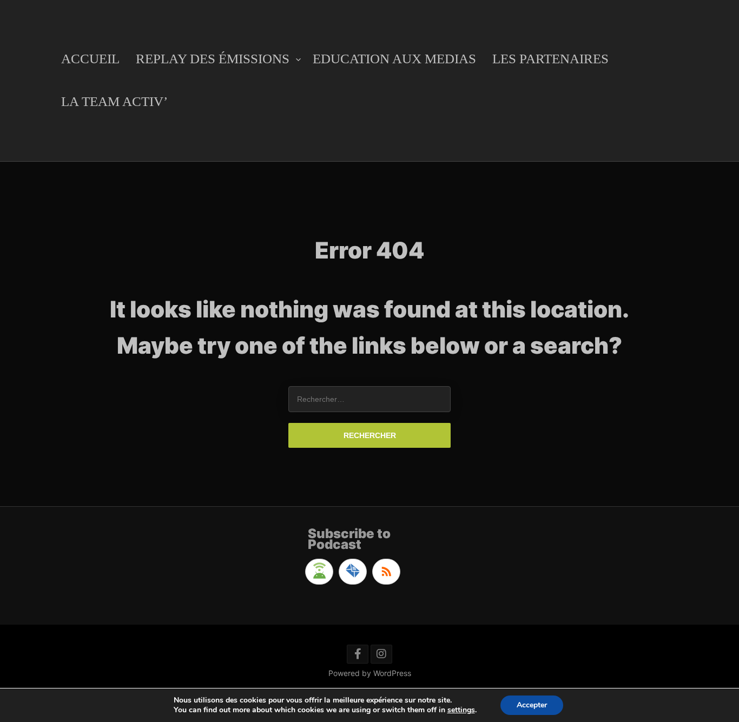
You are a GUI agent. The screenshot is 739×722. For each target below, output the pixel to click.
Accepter (532, 705)
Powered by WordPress (369, 673)
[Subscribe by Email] (353, 572)
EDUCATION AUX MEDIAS (394, 58)
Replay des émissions (212, 58)
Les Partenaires (550, 58)
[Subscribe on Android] (319, 572)
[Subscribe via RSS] (386, 572)
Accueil (90, 58)
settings (461, 710)
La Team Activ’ (114, 101)
